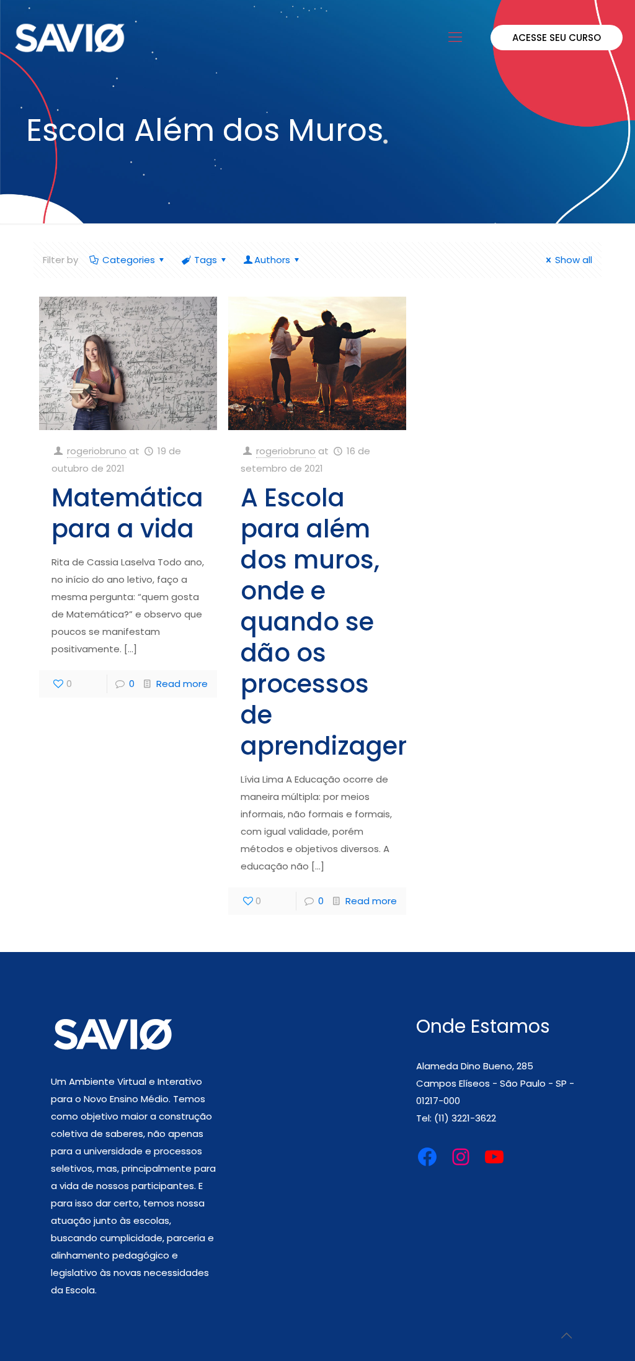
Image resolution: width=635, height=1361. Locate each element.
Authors (272, 259)
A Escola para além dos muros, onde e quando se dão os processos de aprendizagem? (339, 621)
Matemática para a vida (127, 513)
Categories (128, 259)
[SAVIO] (69, 37)
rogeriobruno (97, 450)
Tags (205, 259)
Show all (573, 259)
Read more (182, 683)
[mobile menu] (455, 37)
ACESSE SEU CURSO (556, 37)
